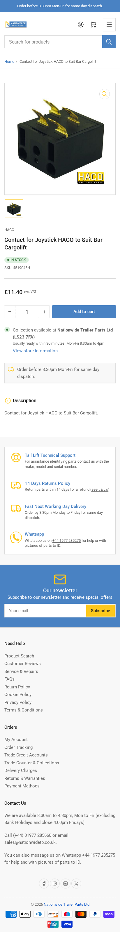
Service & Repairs (21, 671)
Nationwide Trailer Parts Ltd (66, 904)
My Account (16, 739)
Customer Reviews (22, 663)
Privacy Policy (17, 702)
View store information (35, 350)
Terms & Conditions (23, 710)
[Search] (109, 42)
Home (9, 61)
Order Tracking (18, 747)
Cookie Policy (17, 694)
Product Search (19, 656)
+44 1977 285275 (66, 540)
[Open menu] (109, 24)
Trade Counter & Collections (31, 763)
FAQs (9, 679)
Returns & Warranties (24, 778)
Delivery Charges (20, 770)
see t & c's (99, 489)
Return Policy (17, 687)
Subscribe (100, 610)
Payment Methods (22, 786)
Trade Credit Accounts (26, 755)
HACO (9, 230)
